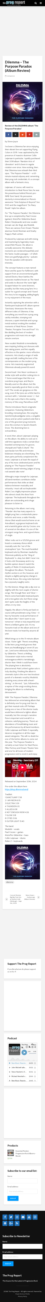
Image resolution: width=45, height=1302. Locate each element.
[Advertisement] (22, 31)
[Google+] (11, 1223)
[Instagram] (17, 1217)
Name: (10, 1176)
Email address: (13, 1187)
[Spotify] (5, 1223)
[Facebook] (5, 1217)
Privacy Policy (22, 1296)
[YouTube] (29, 1217)
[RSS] (17, 1223)
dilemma (9, 882)
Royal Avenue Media (23, 1294)
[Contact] (23, 1217)
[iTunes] (35, 1217)
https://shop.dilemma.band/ (16, 789)
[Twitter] (11, 1217)
